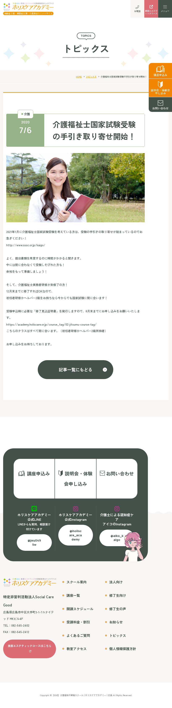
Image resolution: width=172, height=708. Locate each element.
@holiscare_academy (75, 535)
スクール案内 (76, 581)
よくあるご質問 (78, 635)
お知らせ (116, 621)
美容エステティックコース (151, 12)
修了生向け (117, 595)
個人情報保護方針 (122, 648)
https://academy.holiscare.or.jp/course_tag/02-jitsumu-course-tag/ (51, 324)
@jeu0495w (34, 542)
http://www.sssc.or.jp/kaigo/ (25, 245)
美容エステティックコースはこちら (29, 646)
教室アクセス (76, 648)
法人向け (116, 581)
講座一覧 (73, 595)
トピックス (91, 76)
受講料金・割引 (78, 621)
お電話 (137, 11)
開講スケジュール (79, 608)
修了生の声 (117, 608)
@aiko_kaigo (117, 538)
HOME (79, 76)
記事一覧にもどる (75, 369)
